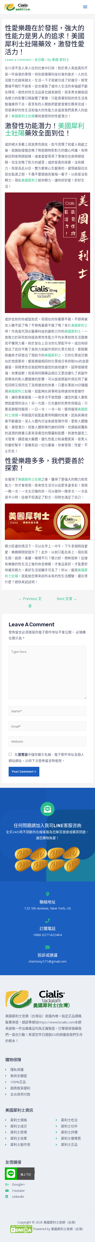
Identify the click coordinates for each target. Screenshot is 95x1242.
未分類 (39, 59)
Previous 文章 (30, 599)
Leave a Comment (18, 59)
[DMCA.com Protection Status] (21, 1229)
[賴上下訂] (11, 1173)
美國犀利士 (29, 180)
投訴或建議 (47, 955)
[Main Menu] (85, 7)
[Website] (47, 742)
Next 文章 (67, 598)
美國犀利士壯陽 (23, 116)
